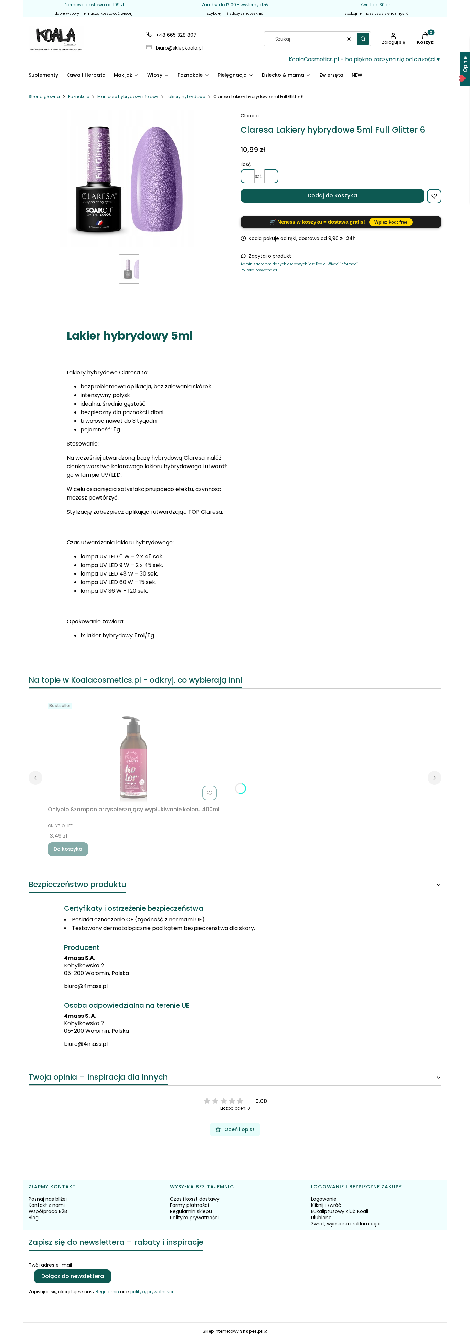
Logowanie (324, 1199)
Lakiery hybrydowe (186, 96)
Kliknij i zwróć (326, 1205)
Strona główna (44, 96)
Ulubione (321, 1217)
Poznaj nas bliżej (48, 1199)
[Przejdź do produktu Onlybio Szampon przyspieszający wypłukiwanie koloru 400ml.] (133, 751)
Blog (34, 1217)
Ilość (246, 164)
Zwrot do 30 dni (376, 5)
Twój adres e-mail (50, 1265)
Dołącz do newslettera (72, 1276)
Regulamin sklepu (191, 1211)
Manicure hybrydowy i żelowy (127, 96)
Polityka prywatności (259, 270)
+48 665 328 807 (176, 35)
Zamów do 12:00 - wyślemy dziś (235, 5)
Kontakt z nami (47, 1205)
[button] (363, 39)
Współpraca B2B (48, 1211)
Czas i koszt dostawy (195, 1199)
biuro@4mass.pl (86, 986)
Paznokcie (78, 96)
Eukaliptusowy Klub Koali (339, 1211)
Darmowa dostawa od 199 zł (94, 5)
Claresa (250, 115)
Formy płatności (189, 1205)
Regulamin (107, 1292)
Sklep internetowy (233, 1331)
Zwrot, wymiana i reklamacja (345, 1223)
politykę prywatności (151, 1292)
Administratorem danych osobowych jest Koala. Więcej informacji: (300, 264)
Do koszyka (68, 849)
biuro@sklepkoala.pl (179, 47)
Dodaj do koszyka (332, 196)
